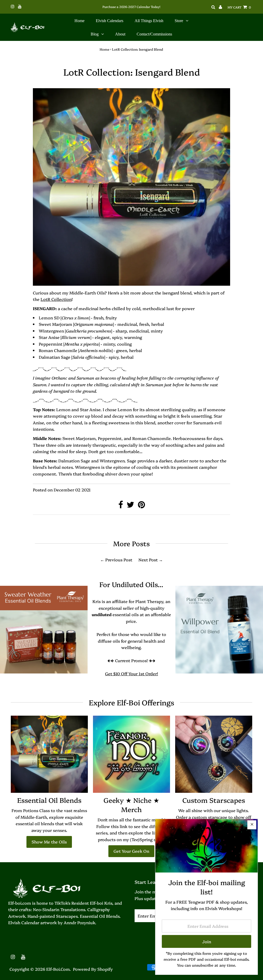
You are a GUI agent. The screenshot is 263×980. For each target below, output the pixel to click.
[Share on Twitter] (131, 506)
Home (104, 49)
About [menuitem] (120, 34)
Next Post (148, 559)
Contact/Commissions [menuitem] (154, 34)
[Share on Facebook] (121, 506)
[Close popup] (251, 824)
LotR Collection (56, 299)
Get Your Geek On (131, 851)
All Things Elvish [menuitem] (149, 21)
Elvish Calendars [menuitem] (109, 21)
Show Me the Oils (49, 841)
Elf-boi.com (58, 969)
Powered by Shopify (93, 969)
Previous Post (118, 559)
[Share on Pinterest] (141, 506)
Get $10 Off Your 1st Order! (131, 673)
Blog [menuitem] (95, 34)
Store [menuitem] (179, 21)
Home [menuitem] (79, 21)
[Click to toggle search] (213, 7)
